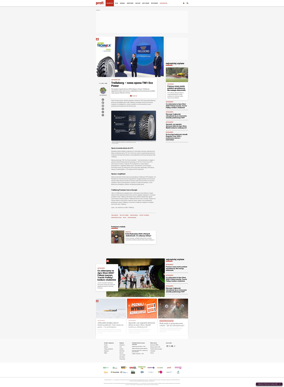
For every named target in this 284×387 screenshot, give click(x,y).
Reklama (106, 347)
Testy (116, 3)
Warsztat (137, 3)
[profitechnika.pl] (99, 3)
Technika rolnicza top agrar (156, 349)
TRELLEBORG (114, 215)
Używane (122, 3)
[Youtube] (172, 346)
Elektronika (130, 3)
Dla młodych (154, 3)
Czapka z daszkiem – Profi (138, 353)
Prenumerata (163, 3)
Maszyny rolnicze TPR (155, 347)
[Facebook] (103, 99)
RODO (105, 353)
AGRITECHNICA (134, 215)
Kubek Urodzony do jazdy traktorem (139, 348)
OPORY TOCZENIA (144, 215)
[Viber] (103, 115)
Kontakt (105, 345)
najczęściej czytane (175, 63)
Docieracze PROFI (154, 345)
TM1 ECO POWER (124, 215)
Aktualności (110, 3)
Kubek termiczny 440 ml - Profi (138, 346)
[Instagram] (169, 346)
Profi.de (152, 353)
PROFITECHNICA (132, 217)
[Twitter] (103, 103)
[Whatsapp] (103, 112)
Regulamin (106, 351)
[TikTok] (175, 346)
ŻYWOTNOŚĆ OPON (116, 217)
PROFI (124, 217)
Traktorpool (152, 351)
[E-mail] (103, 109)
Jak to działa (145, 3)
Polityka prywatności (108, 349)
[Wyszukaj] (187, 3)
